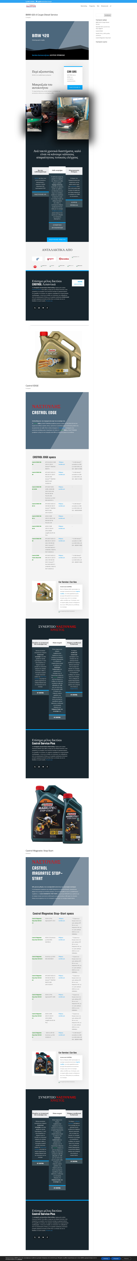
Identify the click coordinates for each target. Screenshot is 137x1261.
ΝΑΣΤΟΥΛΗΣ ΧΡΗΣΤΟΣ (57, 239)
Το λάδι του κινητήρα (57, 211)
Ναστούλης (84, 6)
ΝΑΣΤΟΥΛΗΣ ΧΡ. (40, 194)
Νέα (98, 6)
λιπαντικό (62, 428)
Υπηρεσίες (92, 6)
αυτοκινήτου (73, 186)
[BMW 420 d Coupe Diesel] (49, 106)
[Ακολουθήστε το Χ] (35, 308)
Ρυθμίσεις (126, 1258)
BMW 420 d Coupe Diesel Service (42, 14)
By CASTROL (40, 693)
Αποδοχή (105, 1258)
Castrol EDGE (32, 385)
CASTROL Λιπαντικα (78, 283)
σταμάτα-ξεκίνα (74, 688)
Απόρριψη (116, 1258)
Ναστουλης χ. (74, 87)
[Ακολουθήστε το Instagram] (39, 308)
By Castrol (57, 717)
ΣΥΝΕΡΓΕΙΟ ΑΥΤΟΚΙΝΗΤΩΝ (57, 226)
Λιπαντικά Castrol (36, 289)
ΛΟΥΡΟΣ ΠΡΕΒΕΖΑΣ (74, 204)
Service (36, 178)
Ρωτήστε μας (49, 301)
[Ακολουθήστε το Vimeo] (43, 308)
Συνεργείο (28, 17)
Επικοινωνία (104, 6)
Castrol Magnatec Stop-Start (39, 850)
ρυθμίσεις (19, 1259)
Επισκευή (28, 853)
